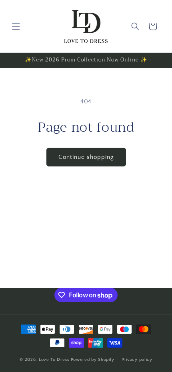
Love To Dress (54, 359)
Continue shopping (86, 157)
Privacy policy (137, 359)
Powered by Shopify (92, 359)
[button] (16, 26)
